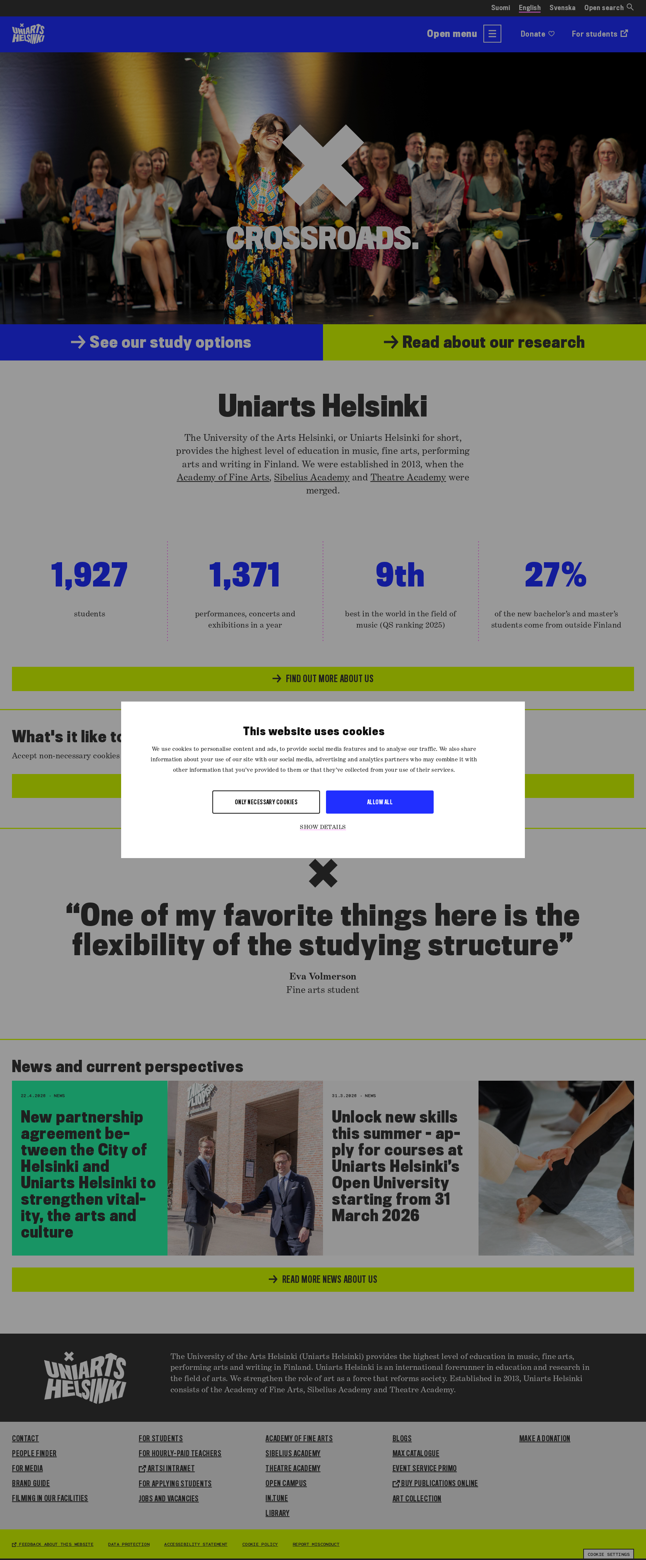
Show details (323, 828)
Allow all (380, 802)
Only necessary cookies (266, 802)
